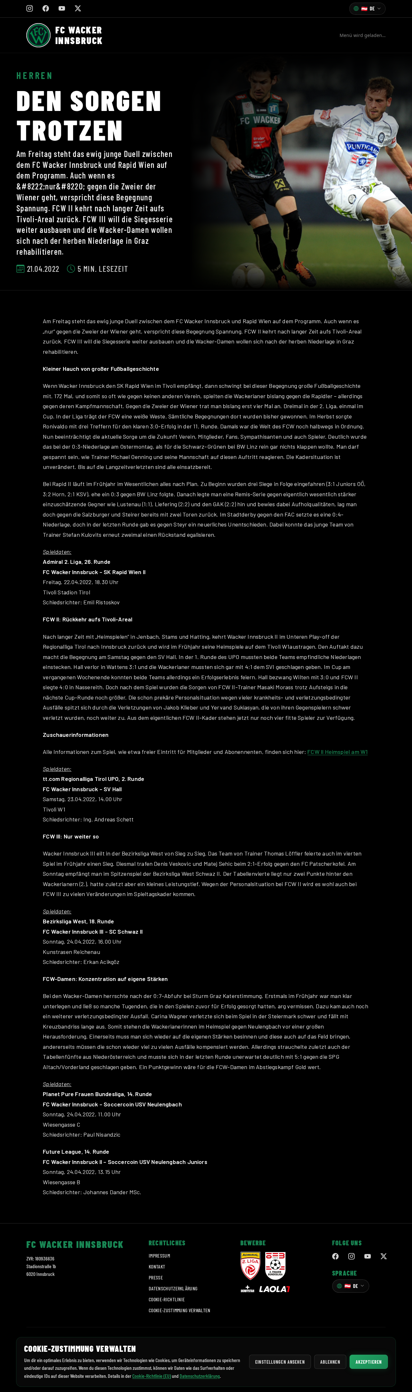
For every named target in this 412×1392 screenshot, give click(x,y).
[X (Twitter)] (383, 1256)
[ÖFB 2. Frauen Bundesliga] (275, 1266)
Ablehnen (330, 1362)
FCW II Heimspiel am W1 (337, 751)
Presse (156, 1277)
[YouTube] (367, 1256)
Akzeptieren (369, 1362)
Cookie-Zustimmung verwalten (180, 1310)
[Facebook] (335, 1256)
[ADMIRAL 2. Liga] (250, 1266)
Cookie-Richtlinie (167, 1299)
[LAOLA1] (274, 1289)
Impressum (159, 1255)
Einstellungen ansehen (280, 1362)
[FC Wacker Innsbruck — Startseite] (38, 35)
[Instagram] (351, 1256)
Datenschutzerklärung (173, 1288)
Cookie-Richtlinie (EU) (151, 1376)
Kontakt (157, 1266)
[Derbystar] (247, 1289)
